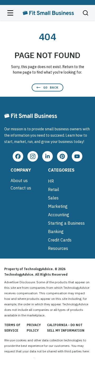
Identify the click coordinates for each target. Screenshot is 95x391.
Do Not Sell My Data (19, 357)
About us (19, 180)
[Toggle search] (85, 13)
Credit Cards (60, 240)
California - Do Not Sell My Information (65, 327)
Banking (56, 231)
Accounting (58, 214)
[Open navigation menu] (10, 13)
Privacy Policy (34, 327)
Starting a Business (66, 223)
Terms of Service (12, 327)
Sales (53, 197)
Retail (53, 189)
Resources (58, 248)
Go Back (50, 87)
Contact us (21, 188)
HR (51, 181)
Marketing (58, 206)
